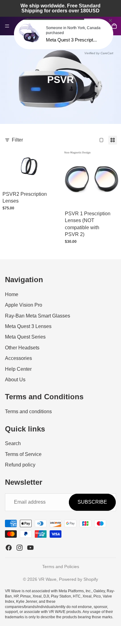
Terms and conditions (28, 411)
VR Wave (47, 579)
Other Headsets (22, 347)
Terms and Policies (60, 566)
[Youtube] (30, 547)
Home (11, 294)
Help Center (18, 369)
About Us (15, 379)
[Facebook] (8, 547)
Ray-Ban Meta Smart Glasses (37, 315)
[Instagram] (19, 547)
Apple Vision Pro (23, 305)
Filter (17, 139)
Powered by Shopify (78, 579)
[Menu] (7, 26)
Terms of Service (23, 454)
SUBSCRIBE (92, 502)
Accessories (18, 358)
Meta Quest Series (25, 336)
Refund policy (20, 464)
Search (13, 443)
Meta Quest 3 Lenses (28, 326)
